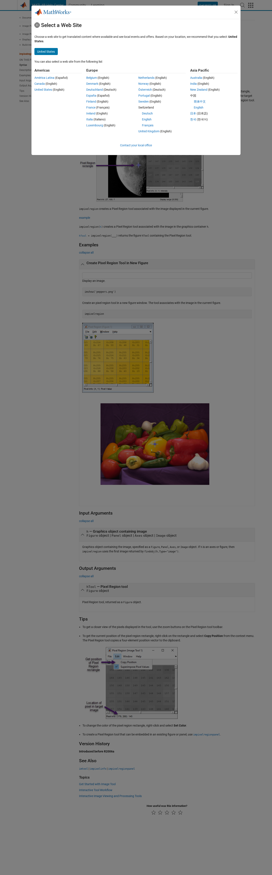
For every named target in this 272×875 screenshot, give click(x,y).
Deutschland (94, 89)
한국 (193, 119)
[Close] (236, 12)
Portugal (144, 95)
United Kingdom (148, 131)
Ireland (90, 113)
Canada (39, 83)
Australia (196, 77)
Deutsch (147, 113)
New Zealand (198, 89)
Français (147, 125)
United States (43, 89)
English (147, 119)
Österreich (145, 89)
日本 (193, 113)
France (90, 107)
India (193, 83)
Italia (89, 119)
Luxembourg (94, 125)
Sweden (143, 101)
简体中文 (200, 101)
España (91, 95)
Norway (143, 83)
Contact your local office (136, 145)
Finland (91, 101)
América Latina (44, 77)
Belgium (91, 77)
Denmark (92, 83)
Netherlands (146, 77)
